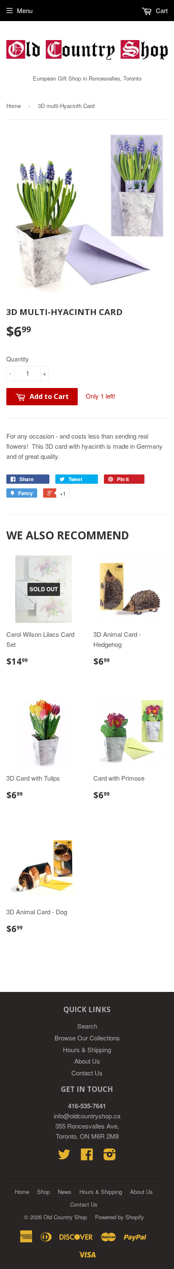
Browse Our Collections (87, 1037)
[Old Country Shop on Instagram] (109, 1156)
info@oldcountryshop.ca (87, 1115)
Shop (43, 1192)
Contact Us (87, 1072)
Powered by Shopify (119, 1217)
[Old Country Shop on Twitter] (64, 1156)
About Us (87, 1060)
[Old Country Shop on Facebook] (87, 1156)
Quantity (17, 359)
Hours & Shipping (87, 1049)
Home (13, 106)
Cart (161, 10)
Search (87, 1025)
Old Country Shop (65, 1217)
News (64, 1192)
